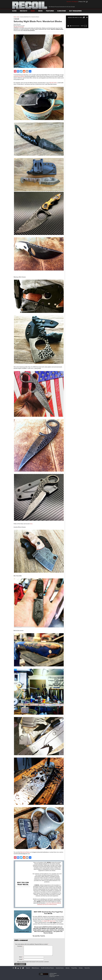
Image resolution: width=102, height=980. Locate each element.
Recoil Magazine (54, 973)
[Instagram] (16, 968)
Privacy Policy (74, 968)
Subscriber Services (60, 968)
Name (21, 956)
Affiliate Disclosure (35, 968)
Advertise (67, 968)
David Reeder (17, 24)
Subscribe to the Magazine (72, 1)
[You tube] (18, 968)
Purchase (81, 968)
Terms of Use (87, 968)
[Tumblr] (21, 968)
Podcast (81, 1)
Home (15, 16)
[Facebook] (13, 968)
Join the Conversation (19, 26)
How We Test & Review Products (47, 968)
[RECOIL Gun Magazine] (29, 8)
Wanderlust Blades (20, 76)
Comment (20, 946)
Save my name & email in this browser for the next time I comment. (33, 961)
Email (21, 959)
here (31, 524)
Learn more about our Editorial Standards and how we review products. (49, 903)
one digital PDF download (48, 921)
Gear (18, 16)
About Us (28, 968)
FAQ (84, 1)
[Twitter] (23, 968)
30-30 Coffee (53, 82)
